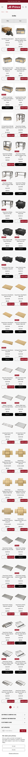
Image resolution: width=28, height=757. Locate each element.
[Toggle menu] (2, 6)
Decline (13, 749)
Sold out (7, 107)
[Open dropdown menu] (25, 715)
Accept (13, 746)
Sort (20, 20)
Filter (8, 20)
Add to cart (11, 49)
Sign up (23, 730)
